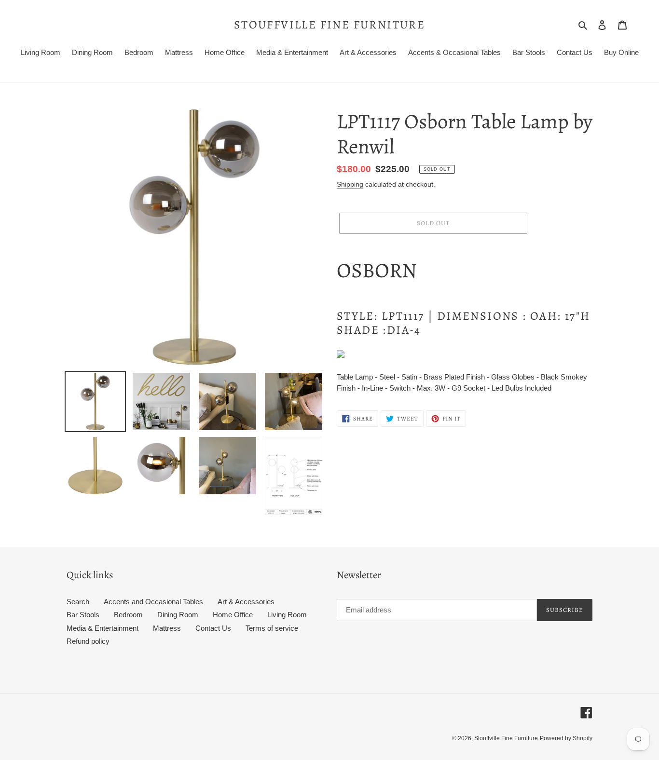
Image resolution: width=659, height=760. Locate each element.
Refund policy (88, 641)
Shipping (350, 184)
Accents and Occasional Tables (153, 601)
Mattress (167, 628)
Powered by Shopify (566, 738)
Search (78, 601)
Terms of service (272, 628)
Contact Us (213, 628)
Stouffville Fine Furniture (329, 25)
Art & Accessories (246, 601)
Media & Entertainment (102, 628)
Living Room (287, 615)
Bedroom (128, 615)
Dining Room (177, 615)
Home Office (233, 615)
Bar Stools (83, 615)
